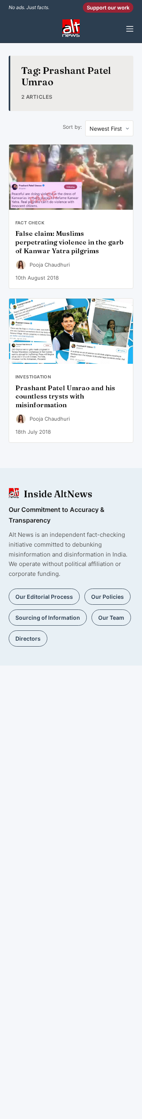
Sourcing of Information (47, 617)
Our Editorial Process (44, 596)
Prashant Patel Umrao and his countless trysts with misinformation (65, 396)
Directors (28, 638)
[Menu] (129, 28)
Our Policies (107, 596)
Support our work (108, 7)
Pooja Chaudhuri (50, 264)
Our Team (111, 617)
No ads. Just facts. (29, 7)
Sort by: (72, 127)
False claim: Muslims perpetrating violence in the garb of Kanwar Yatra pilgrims (69, 242)
